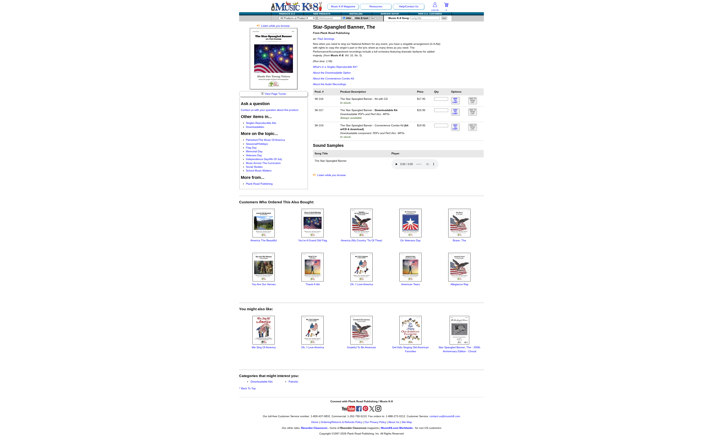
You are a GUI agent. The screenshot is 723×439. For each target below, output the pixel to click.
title (348, 18)
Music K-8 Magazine (343, 6)
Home (314, 422)
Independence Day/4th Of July (264, 159)
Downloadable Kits (262, 381)
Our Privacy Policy (375, 422)
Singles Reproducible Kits (261, 123)
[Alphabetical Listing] (288, 13)
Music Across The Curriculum (263, 163)
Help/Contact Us (408, 6)
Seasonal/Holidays (257, 144)
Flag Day (251, 147)
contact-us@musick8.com (444, 416)
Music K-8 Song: (399, 18)
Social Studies (254, 166)
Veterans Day (254, 155)
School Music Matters (259, 170)
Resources (375, 6)
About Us (393, 422)
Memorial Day (254, 151)
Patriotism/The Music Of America (265, 140)
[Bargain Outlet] (390, 13)
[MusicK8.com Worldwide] (430, 13)
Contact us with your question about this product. (270, 110)
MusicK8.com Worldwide (397, 428)
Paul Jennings (326, 38)
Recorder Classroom (314, 428)
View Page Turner (275, 93)
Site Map (406, 422)
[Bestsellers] (356, 13)
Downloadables (255, 127)
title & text (361, 18)
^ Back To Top (247, 388)
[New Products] (322, 13)
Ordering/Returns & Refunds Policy (341, 422)
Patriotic (293, 381)
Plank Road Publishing (259, 183)
